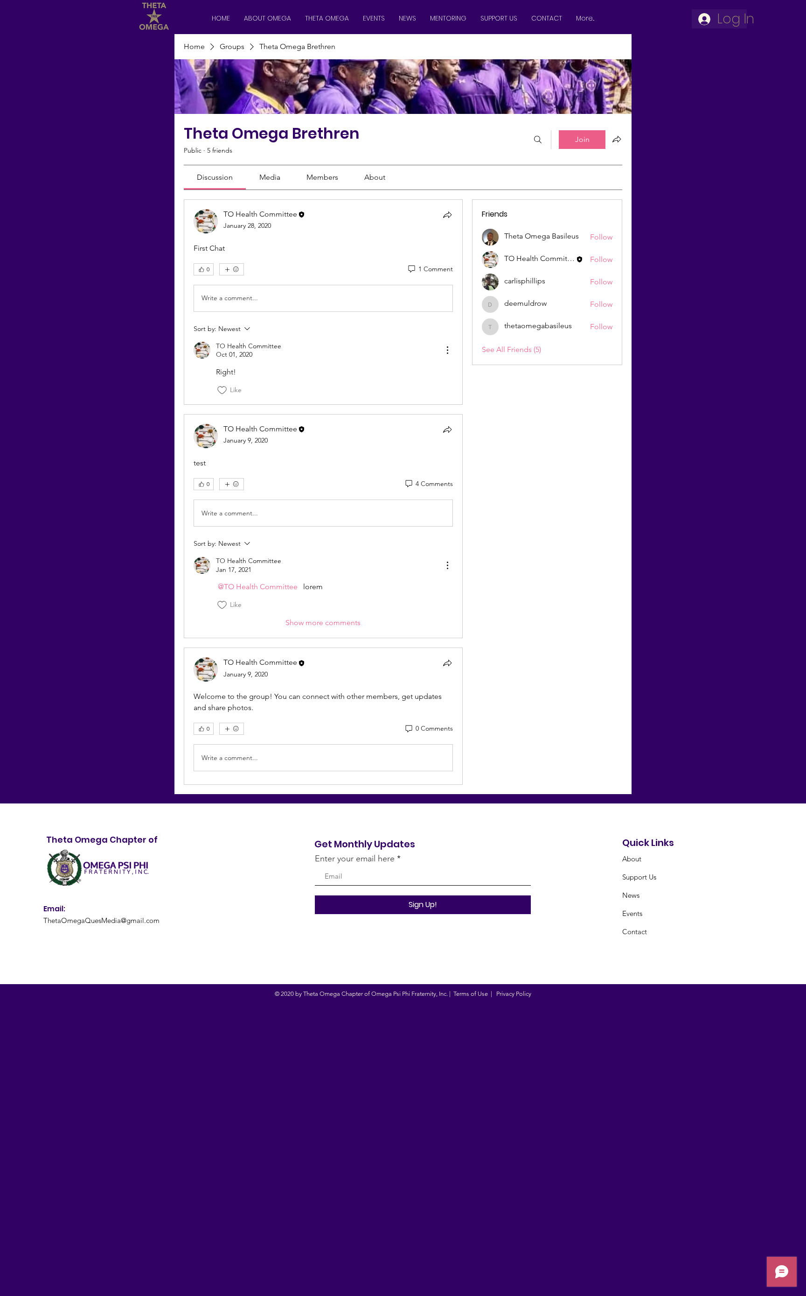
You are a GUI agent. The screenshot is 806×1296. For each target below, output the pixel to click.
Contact (634, 931)
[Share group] (616, 139)
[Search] (537, 139)
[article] (323, 302)
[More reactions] (231, 269)
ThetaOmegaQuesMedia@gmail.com (101, 920)
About (631, 858)
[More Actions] (447, 350)
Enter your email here (355, 858)
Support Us (639, 877)
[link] (215, 177)
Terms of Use (470, 993)
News (630, 895)
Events (632, 913)
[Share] (447, 214)
